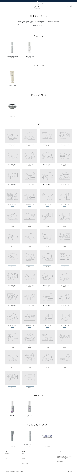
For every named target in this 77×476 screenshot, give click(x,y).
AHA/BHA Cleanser (12, 85)
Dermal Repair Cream (12, 115)
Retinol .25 (30, 415)
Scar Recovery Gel (12, 444)
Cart (23, 453)
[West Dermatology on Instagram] (71, 472)
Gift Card (14, 6)
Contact (6, 458)
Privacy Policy (7, 453)
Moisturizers (38, 95)
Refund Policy (25, 463)
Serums (38, 36)
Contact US (26, 6)
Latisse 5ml (47, 444)
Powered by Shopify (19, 471)
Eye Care (38, 124)
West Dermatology (11, 471)
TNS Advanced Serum (29, 56)
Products (24, 458)
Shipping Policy (25, 460)
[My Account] (67, 6)
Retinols (38, 395)
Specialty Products (38, 424)
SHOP (10, 6)
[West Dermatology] (38, 6)
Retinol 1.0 (12, 415)
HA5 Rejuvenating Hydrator (12, 56)
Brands (19, 6)
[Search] (63, 6)
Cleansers (38, 65)
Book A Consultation (9, 460)
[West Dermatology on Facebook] (68, 472)
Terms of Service (8, 456)
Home (6, 6)
